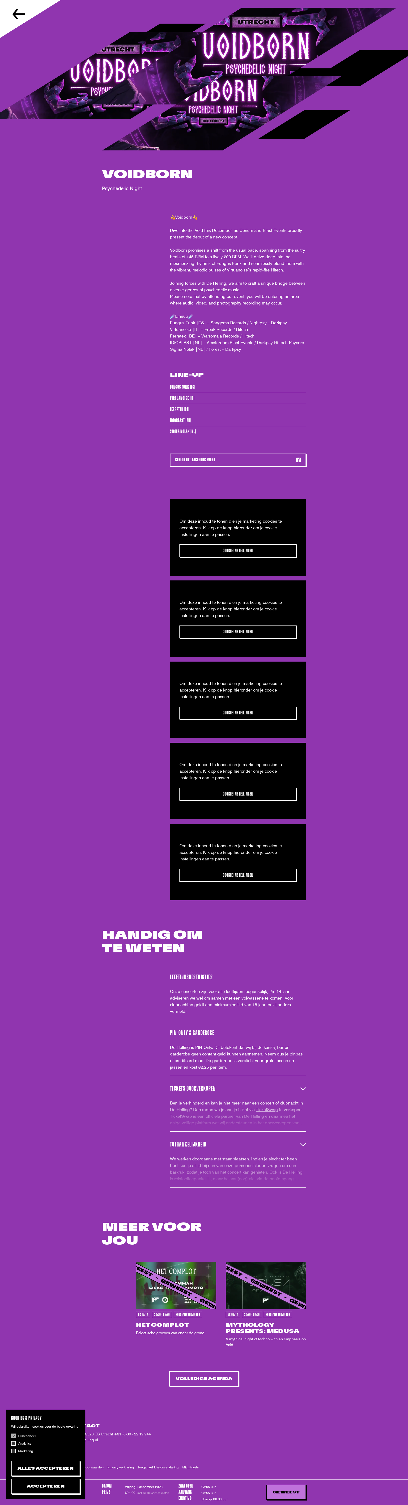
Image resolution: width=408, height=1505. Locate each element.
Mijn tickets (190, 1467)
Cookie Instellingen (238, 550)
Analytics (24, 1443)
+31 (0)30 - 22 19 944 (132, 1434)
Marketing (25, 1451)
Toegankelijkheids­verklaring (158, 1467)
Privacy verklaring (120, 1467)
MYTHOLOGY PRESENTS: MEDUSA (262, 1328)
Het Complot (162, 1325)
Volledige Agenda (204, 1379)
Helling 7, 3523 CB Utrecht (91, 1434)
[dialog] (45, 1454)
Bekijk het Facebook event (195, 459)
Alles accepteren (45, 1468)
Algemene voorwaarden (86, 1467)
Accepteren (46, 1486)
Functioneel (27, 1436)
